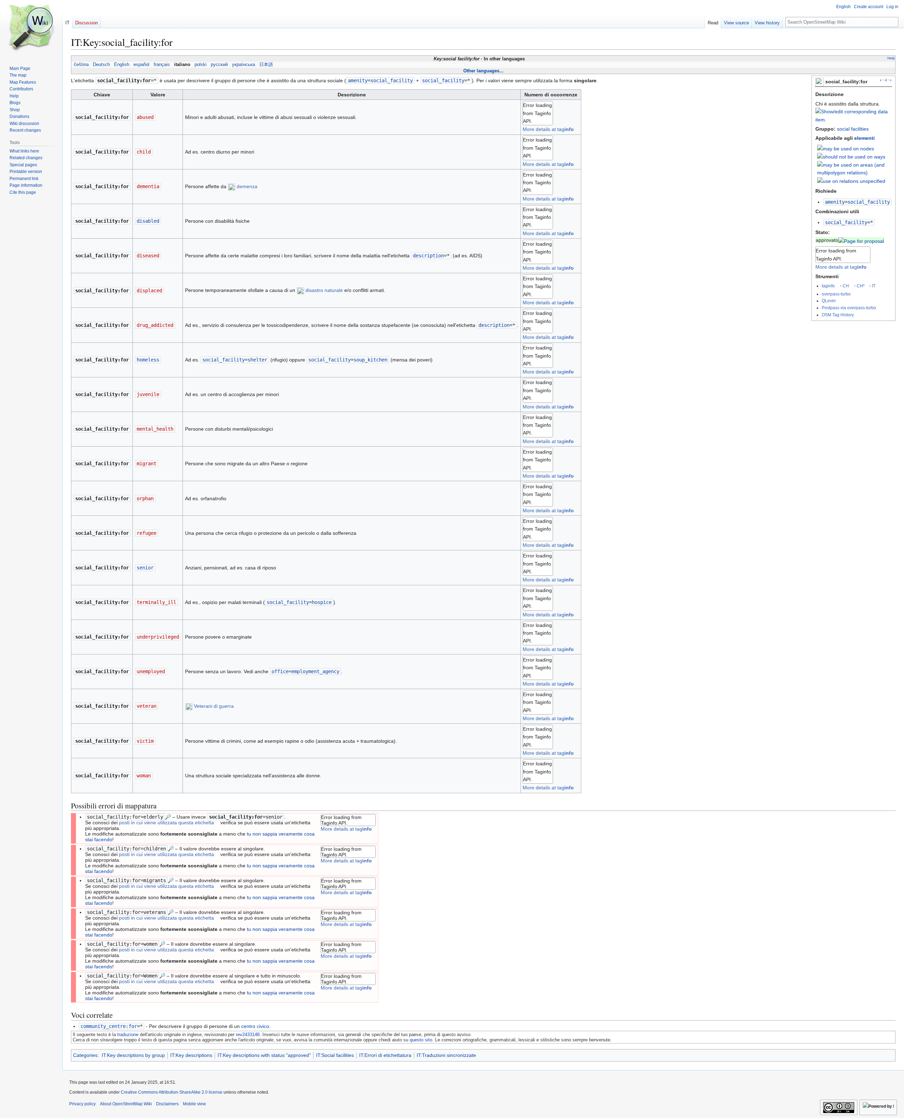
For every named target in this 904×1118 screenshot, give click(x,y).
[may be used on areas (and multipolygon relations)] (854, 168)
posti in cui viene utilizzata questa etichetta (166, 822)
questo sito (421, 1039)
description (428, 255)
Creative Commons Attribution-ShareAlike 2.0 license (171, 1092)
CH (846, 285)
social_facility (846, 222)
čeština (81, 64)
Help (891, 58)
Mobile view (194, 1103)
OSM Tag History (838, 314)
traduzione (127, 1034)
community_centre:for (109, 1026)
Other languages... (483, 70)
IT (873, 285)
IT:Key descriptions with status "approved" (264, 1055)
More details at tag (841, 267)
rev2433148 (248, 1034)
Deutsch (101, 64)
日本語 (266, 64)
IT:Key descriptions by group (133, 1055)
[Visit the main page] (31, 28)
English (122, 64)
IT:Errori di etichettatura (385, 1055)
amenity (835, 202)
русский (219, 64)
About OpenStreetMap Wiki (126, 1103)
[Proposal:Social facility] (861, 240)
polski (200, 64)
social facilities (853, 129)
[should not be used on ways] (851, 156)
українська (243, 64)
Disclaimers (167, 1103)
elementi (864, 138)
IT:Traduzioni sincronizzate (446, 1055)
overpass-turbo (836, 294)
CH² (860, 285)
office (280, 671)
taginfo (828, 285)
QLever (829, 300)
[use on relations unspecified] (851, 180)
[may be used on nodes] (845, 148)
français (161, 64)
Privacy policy (82, 1103)
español (141, 64)
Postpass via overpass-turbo (849, 307)
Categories (85, 1055)
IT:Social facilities (335, 1055)
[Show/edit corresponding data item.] (853, 119)
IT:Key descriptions (191, 1055)
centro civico (255, 1026)
